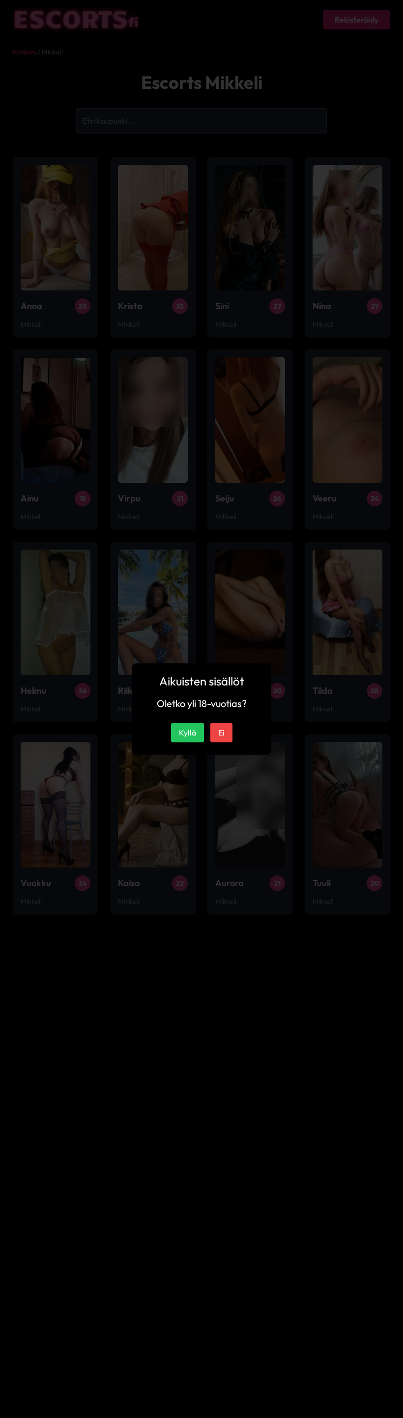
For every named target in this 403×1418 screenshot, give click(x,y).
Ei (221, 732)
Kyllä (187, 732)
